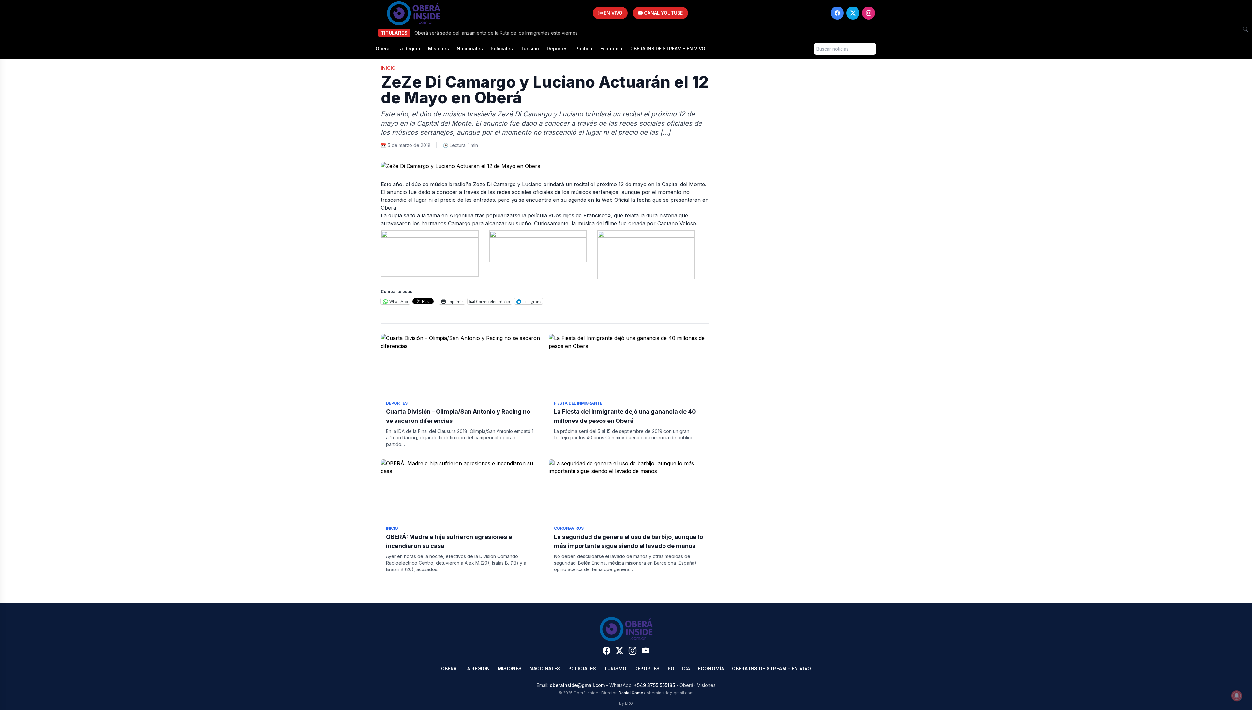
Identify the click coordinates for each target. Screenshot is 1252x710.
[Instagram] (868, 13)
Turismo (530, 48)
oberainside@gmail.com (577, 685)
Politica (583, 48)
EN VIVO (612, 13)
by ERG (626, 703)
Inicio (388, 68)
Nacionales (470, 48)
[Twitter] (852, 13)
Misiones (438, 48)
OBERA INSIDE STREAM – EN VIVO (667, 48)
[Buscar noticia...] (1245, 29)
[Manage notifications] (1236, 695)
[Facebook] (837, 13)
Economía (611, 48)
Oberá (383, 48)
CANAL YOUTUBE (663, 13)
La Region (408, 48)
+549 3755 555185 (654, 685)
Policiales (502, 48)
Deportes (557, 48)
